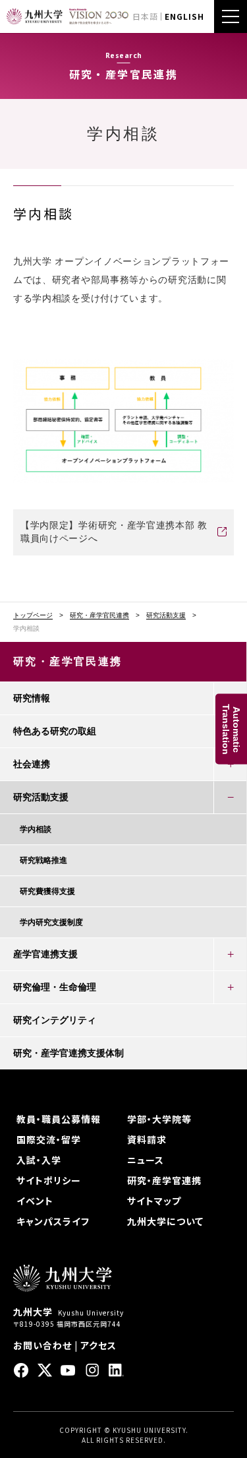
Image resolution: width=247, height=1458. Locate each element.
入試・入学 (38, 1159)
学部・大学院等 (159, 1118)
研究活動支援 (166, 615)
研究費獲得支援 (47, 891)
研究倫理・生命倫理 (54, 987)
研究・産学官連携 (164, 1180)
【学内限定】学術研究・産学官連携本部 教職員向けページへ (113, 532)
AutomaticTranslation (231, 729)
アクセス (98, 1345)
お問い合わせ (42, 1345)
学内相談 (35, 829)
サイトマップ (154, 1200)
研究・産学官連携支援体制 (68, 1053)
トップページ (33, 615)
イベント (34, 1200)
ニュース (145, 1159)
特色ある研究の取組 (54, 731)
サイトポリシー (48, 1180)
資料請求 (147, 1139)
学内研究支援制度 (51, 922)
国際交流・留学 (48, 1139)
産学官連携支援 (45, 954)
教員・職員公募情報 (58, 1118)
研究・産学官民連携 (99, 615)
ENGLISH (184, 16)
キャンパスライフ (53, 1221)
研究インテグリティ (54, 1020)
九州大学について (165, 1221)
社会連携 (31, 764)
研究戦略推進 (43, 860)
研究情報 (31, 698)
